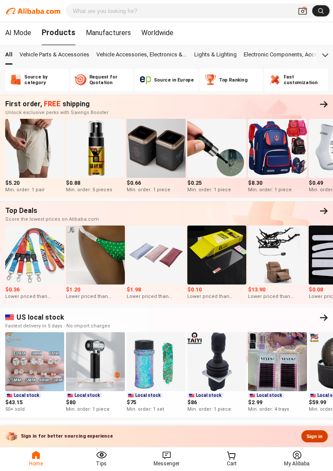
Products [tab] (58, 32)
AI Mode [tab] (18, 33)
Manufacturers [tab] (108, 33)
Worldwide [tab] (157, 33)
